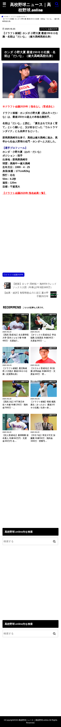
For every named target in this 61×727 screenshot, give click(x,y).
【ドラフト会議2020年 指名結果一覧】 (24, 193)
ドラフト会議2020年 (14, 275)
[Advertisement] (30, 230)
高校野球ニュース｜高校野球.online (30, 7)
